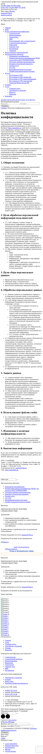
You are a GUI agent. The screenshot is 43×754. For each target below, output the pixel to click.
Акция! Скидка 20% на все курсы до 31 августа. (18, 100)
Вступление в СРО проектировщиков (22, 79)
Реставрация (13, 49)
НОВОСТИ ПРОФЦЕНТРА (21, 547)
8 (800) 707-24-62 (19, 7)
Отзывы (8, 85)
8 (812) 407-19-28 (7, 7)
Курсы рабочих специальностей (16, 52)
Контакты (8, 96)
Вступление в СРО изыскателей (20, 81)
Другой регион (10, 751)
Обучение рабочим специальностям (22, 62)
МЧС (11, 39)
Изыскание (13, 45)
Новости (12, 92)
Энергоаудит (13, 37)
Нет (4, 738)
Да (2, 738)
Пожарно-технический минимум (21, 64)
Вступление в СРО (16, 75)
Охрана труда (14, 66)
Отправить (5, 106)
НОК (7, 30)
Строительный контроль (18, 43)
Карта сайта (9, 681)
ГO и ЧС (12, 68)
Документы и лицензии (17, 90)
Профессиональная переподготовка (22, 71)
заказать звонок (6, 15)
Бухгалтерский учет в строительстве (22, 41)
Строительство (14, 33)
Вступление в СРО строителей (20, 77)
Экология (12, 50)
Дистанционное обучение (14, 54)
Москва (12, 11)
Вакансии (12, 94)
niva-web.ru (12, 720)
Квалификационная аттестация (20, 69)
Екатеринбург (10, 747)
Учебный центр (14, 88)
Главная (8, 28)
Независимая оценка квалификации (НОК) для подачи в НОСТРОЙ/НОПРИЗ (24, 59)
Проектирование (15, 35)
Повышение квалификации (19, 56)
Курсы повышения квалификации (17, 31)
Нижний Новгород (12, 746)
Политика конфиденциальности (16, 683)
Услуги (7, 73)
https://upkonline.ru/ (14, 128)
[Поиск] (17, 713)
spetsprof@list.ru (6, 13)
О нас (7, 87)
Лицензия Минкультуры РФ (19, 83)
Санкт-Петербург (11, 744)
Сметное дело (14, 47)
